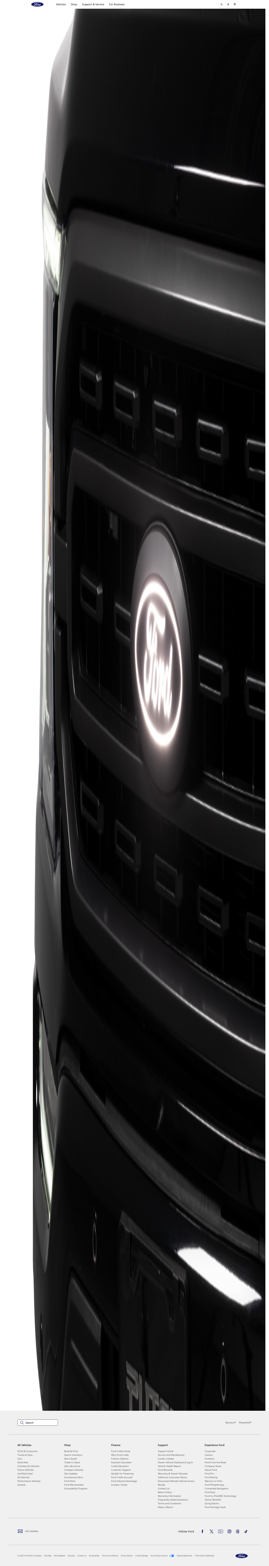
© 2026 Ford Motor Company (29, 1556)
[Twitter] (211, 1531)
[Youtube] (220, 1531)
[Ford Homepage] (241, 1556)
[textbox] (37, 1423)
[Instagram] (229, 1531)
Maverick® (245, 1422)
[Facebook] (203, 1531)
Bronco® (231, 1422)
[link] (47, 1556)
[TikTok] (246, 1531)
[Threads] (238, 1531)
